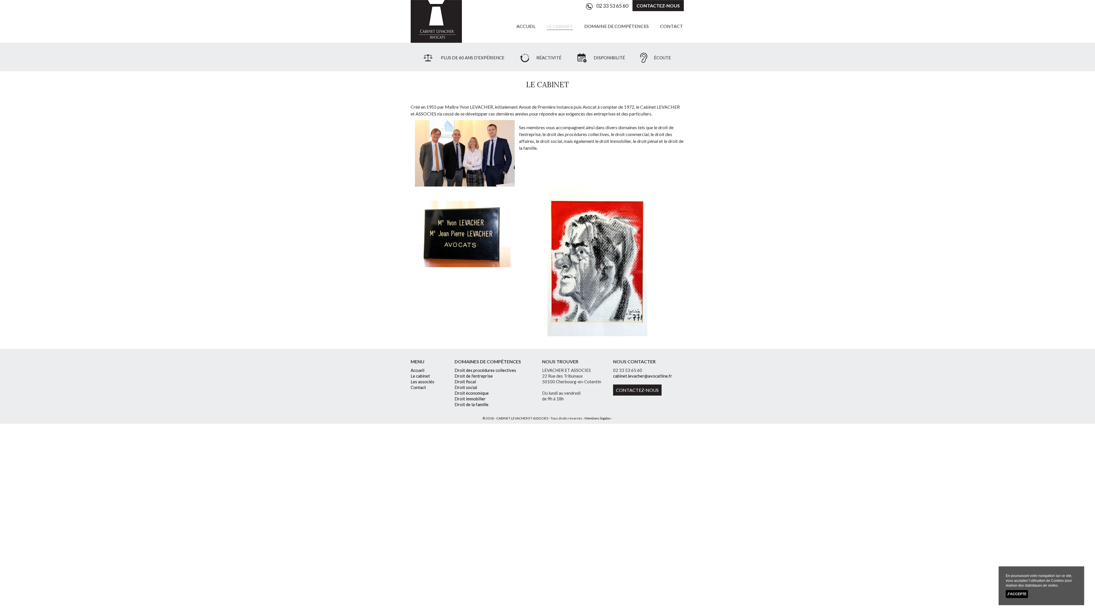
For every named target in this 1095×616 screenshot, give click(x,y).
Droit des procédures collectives (485, 370)
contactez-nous (658, 5)
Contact (671, 26)
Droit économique (472, 393)
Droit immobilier (470, 398)
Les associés (422, 381)
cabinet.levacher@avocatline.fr (642, 375)
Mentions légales (598, 418)
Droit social (466, 387)
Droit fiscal (465, 381)
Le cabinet (560, 26)
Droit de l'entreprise (474, 375)
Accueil (526, 26)
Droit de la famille (471, 404)
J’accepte (1017, 594)
